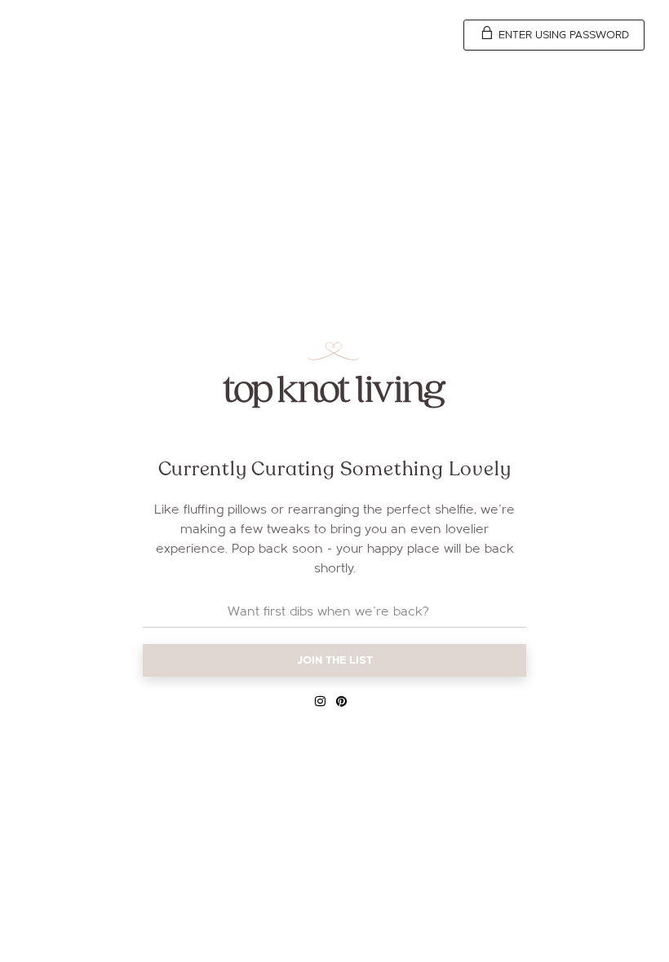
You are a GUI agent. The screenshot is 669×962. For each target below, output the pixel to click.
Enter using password (562, 35)
